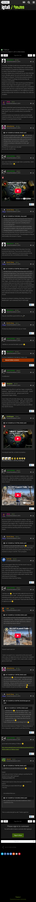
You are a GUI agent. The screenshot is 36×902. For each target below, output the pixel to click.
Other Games (21, 51)
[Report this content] (30, 61)
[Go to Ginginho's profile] (4, 384)
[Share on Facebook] (5, 854)
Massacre (5, 51)
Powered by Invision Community (18, 899)
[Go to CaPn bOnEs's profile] (4, 157)
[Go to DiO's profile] (4, 609)
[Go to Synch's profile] (4, 760)
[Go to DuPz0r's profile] (4, 560)
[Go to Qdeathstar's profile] (4, 127)
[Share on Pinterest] (19, 854)
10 (33, 841)
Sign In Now (18, 835)
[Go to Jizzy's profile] (4, 102)
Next (30, 55)
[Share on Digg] (8, 854)
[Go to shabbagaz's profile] (4, 417)
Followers (16, 841)
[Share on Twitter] (2, 854)
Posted (13, 61)
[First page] (2, 55)
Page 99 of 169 (18, 55)
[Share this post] (33, 61)
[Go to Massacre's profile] (4, 61)
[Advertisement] (18, 29)
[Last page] (34, 55)
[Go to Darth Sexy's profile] (4, 210)
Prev (6, 55)
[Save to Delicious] (11, 854)
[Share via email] (16, 854)
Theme (17, 897)
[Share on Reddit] (13, 854)
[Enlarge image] (23, 135)
